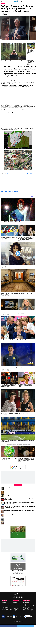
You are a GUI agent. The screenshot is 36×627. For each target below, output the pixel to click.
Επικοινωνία (12, 620)
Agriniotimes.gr (4, 14)
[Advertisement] (18, 96)
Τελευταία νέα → (18, 485)
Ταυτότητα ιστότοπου (18, 621)
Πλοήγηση (17, 620)
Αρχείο (8, 620)
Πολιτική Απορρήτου (29, 620)
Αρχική (4, 620)
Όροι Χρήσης (22, 620)
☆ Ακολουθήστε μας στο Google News (9, 191)
